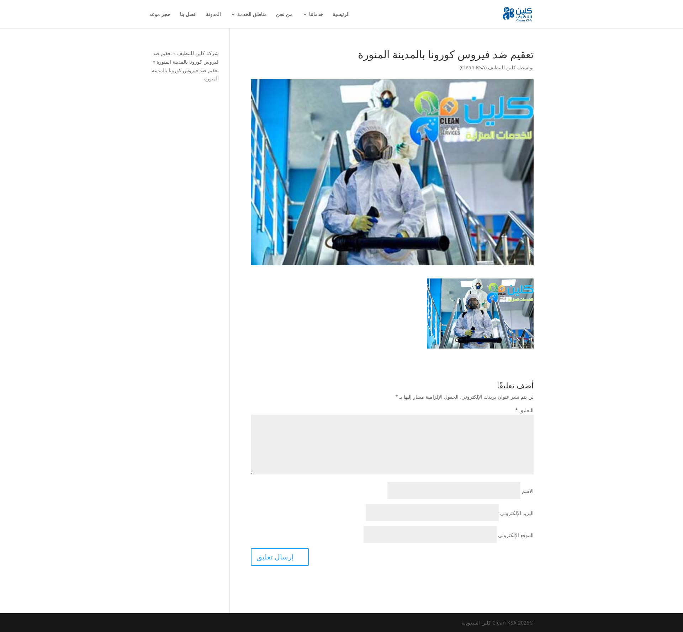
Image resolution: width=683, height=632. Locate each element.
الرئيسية (341, 14)
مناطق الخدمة (252, 14)
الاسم (528, 491)
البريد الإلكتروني (517, 513)
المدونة (213, 14)
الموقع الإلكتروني (516, 535)
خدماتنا (316, 14)
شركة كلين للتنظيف (198, 53)
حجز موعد (160, 14)
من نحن (284, 14)
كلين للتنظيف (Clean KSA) (488, 67)
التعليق (524, 410)
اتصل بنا (188, 14)
